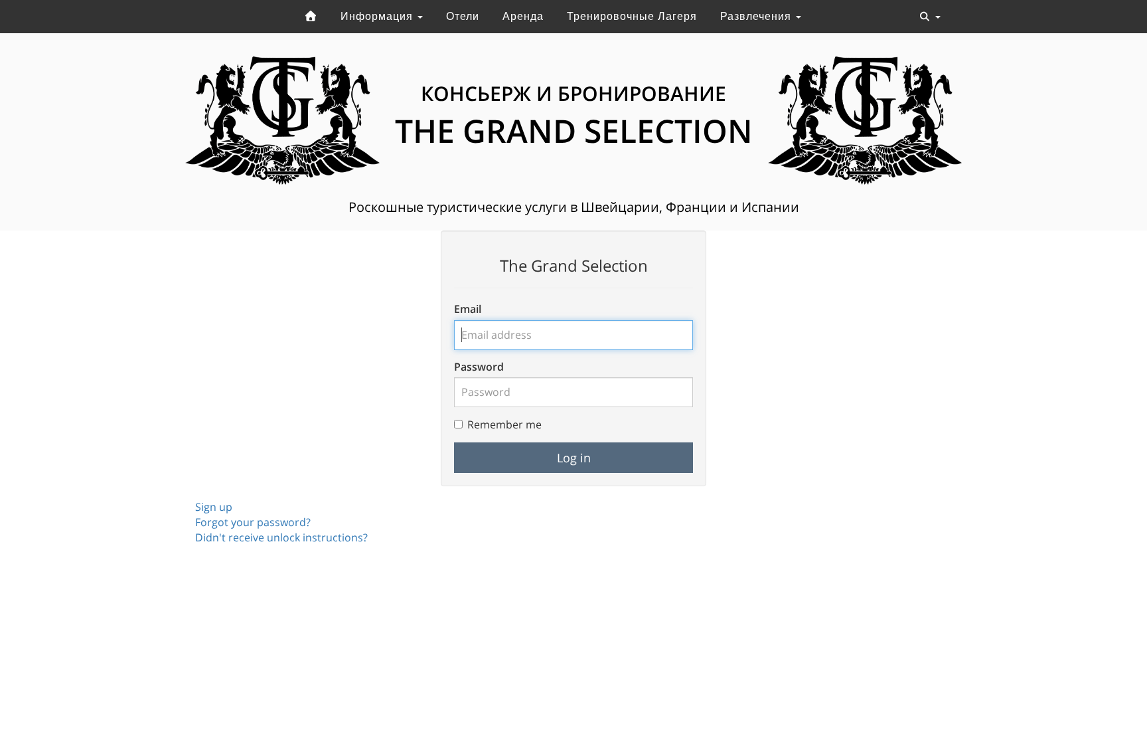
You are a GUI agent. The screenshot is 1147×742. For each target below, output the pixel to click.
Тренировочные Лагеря (632, 16)
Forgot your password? (253, 522)
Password (479, 366)
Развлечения (757, 16)
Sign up (213, 507)
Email (467, 309)
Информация (378, 16)
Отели (462, 16)
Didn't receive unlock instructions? (281, 537)
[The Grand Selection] (310, 16)
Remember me (504, 424)
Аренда (523, 16)
